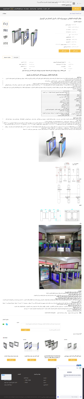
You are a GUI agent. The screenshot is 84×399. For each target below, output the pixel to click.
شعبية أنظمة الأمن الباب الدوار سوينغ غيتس (72, 356)
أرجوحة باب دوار (7, 380)
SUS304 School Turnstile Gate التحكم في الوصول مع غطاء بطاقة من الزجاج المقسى (52, 357)
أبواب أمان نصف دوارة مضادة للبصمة (32, 356)
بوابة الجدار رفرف (8, 384)
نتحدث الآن (77, 8)
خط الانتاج (26, 377)
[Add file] (81, 396)
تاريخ (45, 380)
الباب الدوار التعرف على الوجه (10, 382)
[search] (74, 3)
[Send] (58, 396)
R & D (26, 382)
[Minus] (58, 368)
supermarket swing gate (50, 312)
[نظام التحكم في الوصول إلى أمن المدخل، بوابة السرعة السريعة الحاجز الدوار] (25, 37)
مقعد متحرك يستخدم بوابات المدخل (11, 356)
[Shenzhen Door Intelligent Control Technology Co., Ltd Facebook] (78, 366)
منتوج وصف (16, 57)
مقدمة (45, 377)
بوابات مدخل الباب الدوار (62, 312)
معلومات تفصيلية (7, 57)
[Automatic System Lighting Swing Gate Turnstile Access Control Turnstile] (5, 30)
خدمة (45, 382)
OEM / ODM (28, 380)
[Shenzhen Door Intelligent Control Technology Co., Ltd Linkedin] (80, 366)
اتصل (25, 329)
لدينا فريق (46, 384)
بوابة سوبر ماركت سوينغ (73, 312)
